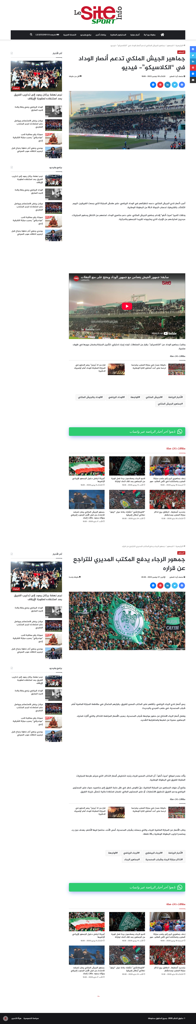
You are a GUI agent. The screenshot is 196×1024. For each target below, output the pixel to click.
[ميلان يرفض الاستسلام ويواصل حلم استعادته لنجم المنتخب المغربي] (53, 125)
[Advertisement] (127, 175)
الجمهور (170, 45)
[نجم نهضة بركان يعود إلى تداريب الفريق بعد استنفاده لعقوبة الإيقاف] (53, 180)
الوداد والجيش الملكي (89, 397)
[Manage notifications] (5, 1018)
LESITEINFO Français (46, 35)
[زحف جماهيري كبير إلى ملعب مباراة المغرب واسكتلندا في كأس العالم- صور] (167, 466)
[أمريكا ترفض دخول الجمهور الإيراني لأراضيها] (87, 466)
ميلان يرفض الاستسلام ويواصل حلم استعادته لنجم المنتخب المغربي (28, 124)
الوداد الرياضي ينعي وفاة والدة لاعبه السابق (29, 108)
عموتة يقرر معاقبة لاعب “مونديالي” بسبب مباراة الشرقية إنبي (28, 137)
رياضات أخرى (101, 35)
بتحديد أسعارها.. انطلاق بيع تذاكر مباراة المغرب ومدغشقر (169, 513)
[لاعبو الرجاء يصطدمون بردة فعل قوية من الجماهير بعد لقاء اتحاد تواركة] (127, 466)
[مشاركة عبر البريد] (193, 80)
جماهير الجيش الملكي (169, 404)
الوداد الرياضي (115, 397)
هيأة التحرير (16, 1018)
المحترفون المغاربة (118, 35)
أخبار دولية (134, 35)
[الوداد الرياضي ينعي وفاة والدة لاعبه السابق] (53, 111)
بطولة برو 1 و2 (149, 35)
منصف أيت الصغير (176, 76)
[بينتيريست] (160, 85)
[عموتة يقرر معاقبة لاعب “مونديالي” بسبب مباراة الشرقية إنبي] (53, 139)
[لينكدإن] (167, 85)
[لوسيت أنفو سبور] (98, 15)
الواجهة (134, 397)
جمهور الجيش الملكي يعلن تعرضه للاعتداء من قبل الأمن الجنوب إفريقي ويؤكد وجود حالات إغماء (88, 515)
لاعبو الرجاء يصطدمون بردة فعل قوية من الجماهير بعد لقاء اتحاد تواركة (128, 480)
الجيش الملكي (153, 397)
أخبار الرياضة (174, 397)
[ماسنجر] (153, 85)
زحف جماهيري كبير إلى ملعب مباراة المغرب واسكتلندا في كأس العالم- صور (167, 480)
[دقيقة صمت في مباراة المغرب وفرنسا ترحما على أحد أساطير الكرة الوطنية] (176, 369)
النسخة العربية (69, 35)
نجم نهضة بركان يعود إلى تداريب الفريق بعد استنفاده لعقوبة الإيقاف (38, 97)
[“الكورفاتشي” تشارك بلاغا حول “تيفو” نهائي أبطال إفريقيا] (127, 499)
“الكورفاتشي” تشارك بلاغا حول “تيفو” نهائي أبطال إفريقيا (127, 513)
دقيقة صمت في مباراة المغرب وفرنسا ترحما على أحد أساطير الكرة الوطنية (148, 366)
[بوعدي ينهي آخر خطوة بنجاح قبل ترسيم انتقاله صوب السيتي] (53, 152)
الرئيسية (179, 45)
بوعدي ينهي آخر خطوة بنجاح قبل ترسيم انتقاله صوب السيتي (27, 149)
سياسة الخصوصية (31, 1018)
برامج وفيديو (85, 35)
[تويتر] (175, 85)
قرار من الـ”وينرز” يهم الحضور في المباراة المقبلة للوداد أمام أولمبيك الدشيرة (90, 368)
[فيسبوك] (182, 85)
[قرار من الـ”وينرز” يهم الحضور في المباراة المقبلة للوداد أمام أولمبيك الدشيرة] (116, 369)
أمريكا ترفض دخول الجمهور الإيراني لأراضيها (88, 480)
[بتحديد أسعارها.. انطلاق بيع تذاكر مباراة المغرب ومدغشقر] (167, 499)
